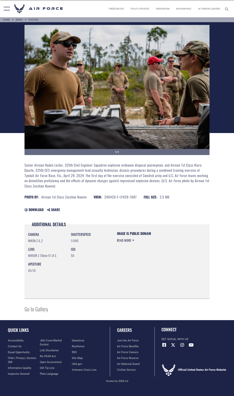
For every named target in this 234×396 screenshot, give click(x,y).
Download (36, 209)
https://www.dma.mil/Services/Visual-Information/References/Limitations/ (149, 271)
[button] (6, 8)
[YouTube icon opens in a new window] (191, 345)
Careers (124, 330)
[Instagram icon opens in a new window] (182, 345)
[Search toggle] (227, 9)
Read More (124, 240)
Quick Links (18, 330)
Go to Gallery (36, 309)
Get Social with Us (174, 339)
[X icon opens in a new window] (173, 345)
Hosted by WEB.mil (117, 381)
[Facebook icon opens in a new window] (164, 345)
